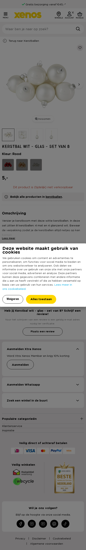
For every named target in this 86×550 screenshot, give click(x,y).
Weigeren (13, 299)
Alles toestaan (41, 299)
